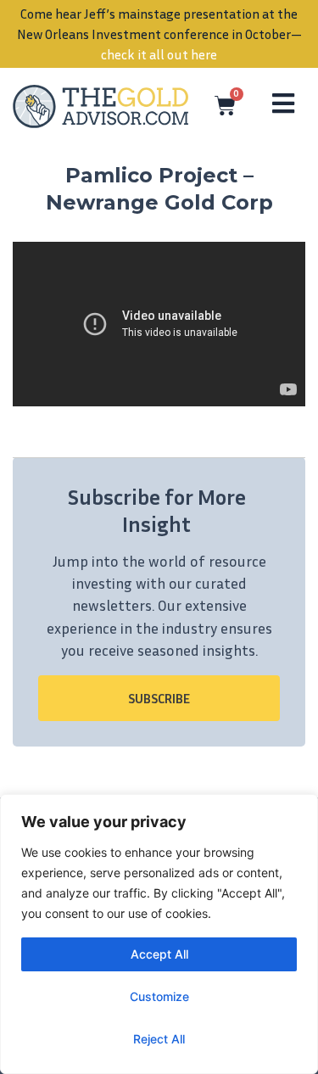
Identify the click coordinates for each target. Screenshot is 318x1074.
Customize (159, 996)
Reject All (159, 1039)
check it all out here (159, 54)
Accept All (159, 954)
